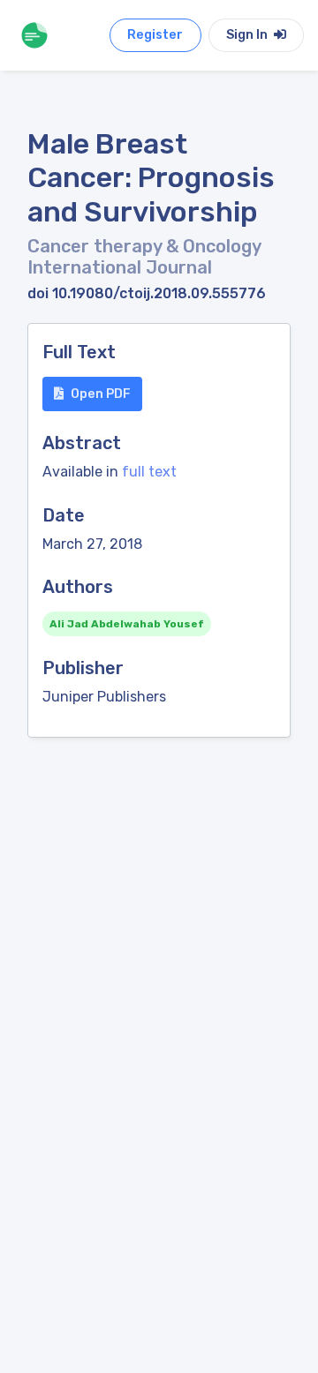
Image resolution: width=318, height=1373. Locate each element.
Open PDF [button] (101, 393)
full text (149, 471)
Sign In (248, 34)
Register (155, 34)
